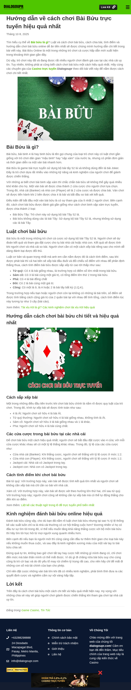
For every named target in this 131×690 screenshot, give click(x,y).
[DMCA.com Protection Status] (17, 669)
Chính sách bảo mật (64, 637)
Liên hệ (56, 654)
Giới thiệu (58, 648)
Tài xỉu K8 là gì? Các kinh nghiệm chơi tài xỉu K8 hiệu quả (58, 307)
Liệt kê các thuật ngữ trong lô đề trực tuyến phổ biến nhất (57, 505)
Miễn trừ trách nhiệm (65, 643)
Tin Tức (45, 610)
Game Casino (30, 610)
